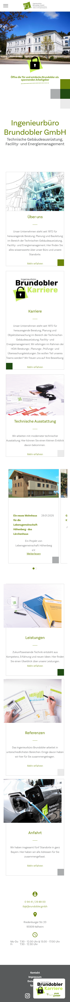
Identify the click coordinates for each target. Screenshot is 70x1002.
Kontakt (35, 972)
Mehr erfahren (35, 263)
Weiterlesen (34, 553)
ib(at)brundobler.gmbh (35, 906)
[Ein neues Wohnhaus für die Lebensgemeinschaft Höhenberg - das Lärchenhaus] (33, 487)
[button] (34, 568)
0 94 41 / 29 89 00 (35, 902)
